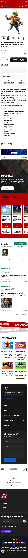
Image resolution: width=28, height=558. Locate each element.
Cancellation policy (15, 552)
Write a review (20, 243)
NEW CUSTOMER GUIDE (15, 392)
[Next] (26, 1)
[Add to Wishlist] (25, 53)
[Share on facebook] (23, 281)
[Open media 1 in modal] (24, 11)
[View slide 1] (11, 485)
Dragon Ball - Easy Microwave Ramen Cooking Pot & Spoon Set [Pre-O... (6, 218)
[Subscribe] (24, 521)
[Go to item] (3, 38)
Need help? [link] (25, 157)
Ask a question (20, 246)
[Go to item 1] (5, 252)
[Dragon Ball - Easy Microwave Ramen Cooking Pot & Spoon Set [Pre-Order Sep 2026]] (6, 210)
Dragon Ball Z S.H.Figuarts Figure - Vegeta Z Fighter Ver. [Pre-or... (17, 218)
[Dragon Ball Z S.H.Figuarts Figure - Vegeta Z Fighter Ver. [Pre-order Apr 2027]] (17, 210)
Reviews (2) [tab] (8, 259)
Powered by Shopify (15, 548)
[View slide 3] (15, 485)
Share (4, 157)
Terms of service (13, 550)
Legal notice (11, 552)
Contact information (23, 550)
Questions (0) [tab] (20, 259)
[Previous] (1, 1)
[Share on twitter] (26, 281)
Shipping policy (18, 550)
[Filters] (2, 264)
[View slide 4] (16, 485)
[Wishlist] (19, 6)
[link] (7, 345)
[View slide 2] (13, 485)
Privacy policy (8, 550)
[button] (4, 50)
